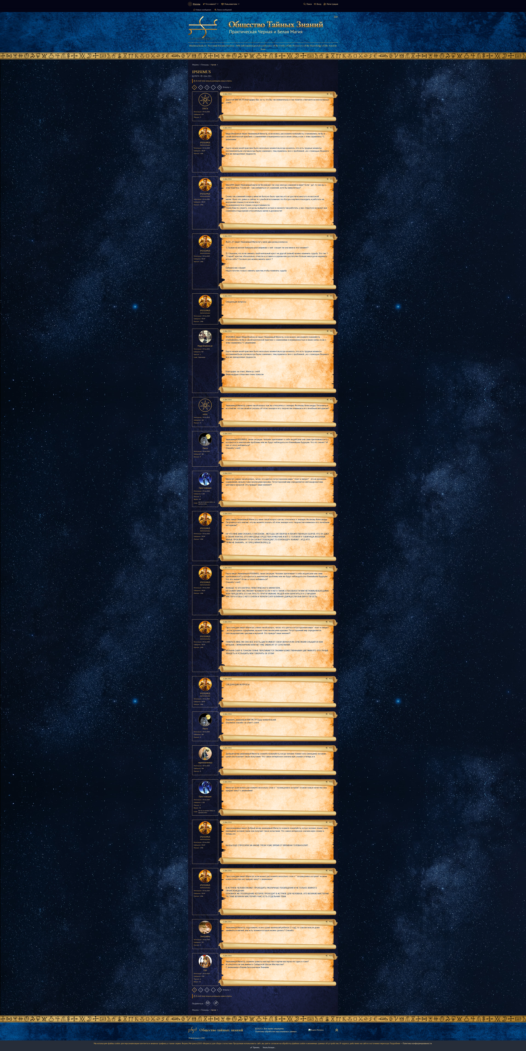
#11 (330, 568)
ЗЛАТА (196, 76)
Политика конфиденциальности (417, 1043)
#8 (331, 433)
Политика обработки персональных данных (276, 1031)
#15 (330, 748)
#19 (330, 922)
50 (220, 87)
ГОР (205, 970)
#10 (330, 513)
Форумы (196, 4)
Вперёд (226, 87)
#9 (331, 473)
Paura (205, 448)
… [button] (213, 87)
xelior (205, 414)
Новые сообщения (203, 10)
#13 (330, 679)
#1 (331, 94)
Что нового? (210, 4)
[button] (217, 4)
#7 (331, 400)
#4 (331, 236)
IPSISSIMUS (205, 142)
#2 (331, 128)
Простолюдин (205, 488)
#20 (330, 956)
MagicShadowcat (205, 346)
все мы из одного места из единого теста (206, 503)
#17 (330, 822)
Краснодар (201, 357)
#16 (330, 782)
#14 (330, 714)
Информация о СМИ (197, 1038)
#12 (330, 622)
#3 (331, 179)
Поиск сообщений (224, 10)
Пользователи (231, 4)
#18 (330, 870)
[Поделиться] (327, 94)
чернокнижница (205, 762)
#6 (331, 331)
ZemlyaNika (205, 936)
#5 (331, 296)
